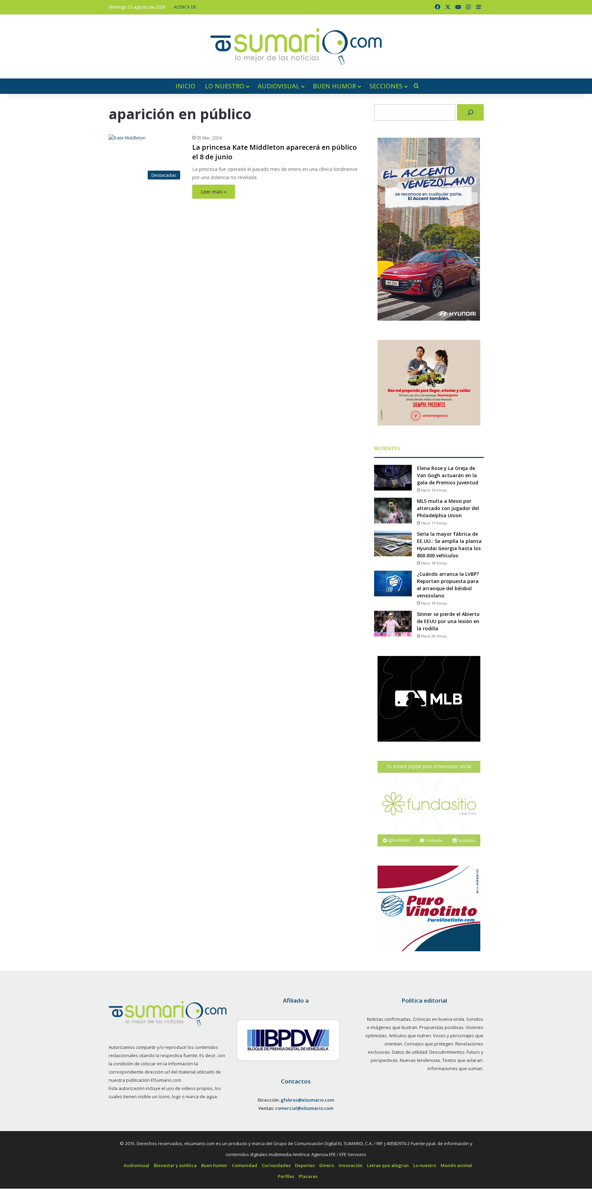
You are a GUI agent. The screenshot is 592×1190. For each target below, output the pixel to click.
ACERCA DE (185, 7)
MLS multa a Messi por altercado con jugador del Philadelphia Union (448, 508)
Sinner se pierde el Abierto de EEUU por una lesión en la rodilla (448, 621)
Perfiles (286, 1176)
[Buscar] (470, 112)
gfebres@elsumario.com (307, 1100)
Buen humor (334, 86)
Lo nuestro (224, 86)
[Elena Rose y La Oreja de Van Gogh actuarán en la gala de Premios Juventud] (393, 478)
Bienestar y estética (175, 1165)
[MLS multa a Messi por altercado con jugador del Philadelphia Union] (393, 510)
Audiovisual (278, 86)
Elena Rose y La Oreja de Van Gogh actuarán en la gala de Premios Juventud (447, 475)
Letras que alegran (388, 1165)
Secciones (386, 86)
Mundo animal (456, 1165)
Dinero (326, 1165)
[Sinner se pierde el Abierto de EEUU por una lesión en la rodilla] (393, 623)
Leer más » (213, 191)
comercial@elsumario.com (304, 1108)
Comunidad (244, 1165)
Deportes (305, 1165)
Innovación (350, 1165)
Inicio (185, 86)
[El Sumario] (296, 46)
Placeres (308, 1176)
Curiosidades (276, 1165)
